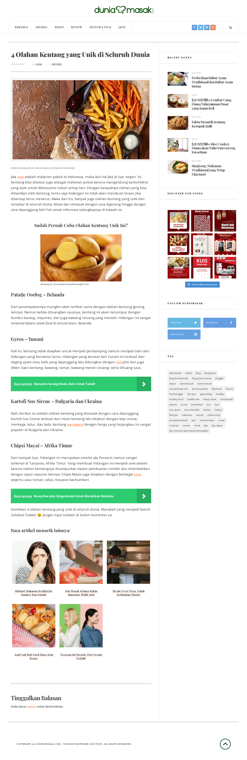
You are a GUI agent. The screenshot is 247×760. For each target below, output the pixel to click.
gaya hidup (206, 394)
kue (209, 404)
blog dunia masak (202, 378)
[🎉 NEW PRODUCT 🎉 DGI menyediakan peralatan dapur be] (225, 268)
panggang (75, 424)
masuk (31, 706)
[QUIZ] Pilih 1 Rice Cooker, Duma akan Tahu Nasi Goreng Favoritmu (213, 148)
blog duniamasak (178, 378)
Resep (59, 27)
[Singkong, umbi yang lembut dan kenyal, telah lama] (178, 244)
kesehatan (197, 404)
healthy (220, 394)
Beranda (21, 27)
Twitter (175, 322)
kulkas (218, 409)
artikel (188, 373)
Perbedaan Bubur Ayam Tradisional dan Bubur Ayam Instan (212, 82)
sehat (197, 425)
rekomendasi (207, 420)
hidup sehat (209, 399)
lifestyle (173, 415)
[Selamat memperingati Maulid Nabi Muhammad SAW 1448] (225, 221)
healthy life (193, 399)
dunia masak (204, 383)
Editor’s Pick (100, 27)
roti (119, 362)
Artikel (41, 27)
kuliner (207, 409)
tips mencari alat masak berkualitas (188, 430)
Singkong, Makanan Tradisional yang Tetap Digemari (208, 170)
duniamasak (186, 383)
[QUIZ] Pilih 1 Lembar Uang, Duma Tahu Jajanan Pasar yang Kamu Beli (212, 104)
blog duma (210, 373)
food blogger (176, 394)
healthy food (176, 399)
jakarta (173, 404)
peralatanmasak (178, 420)
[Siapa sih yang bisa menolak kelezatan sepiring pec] (178, 268)
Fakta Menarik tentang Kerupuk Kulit (208, 124)
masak (199, 415)
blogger (219, 378)
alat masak (175, 373)
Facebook (212, 322)
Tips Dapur (217, 425)
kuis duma (175, 409)
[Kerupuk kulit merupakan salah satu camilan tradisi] (178, 221)
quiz (193, 420)
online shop (213, 415)
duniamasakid (200, 388)
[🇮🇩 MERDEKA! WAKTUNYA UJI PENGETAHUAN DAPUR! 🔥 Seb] (202, 244)
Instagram (177, 334)
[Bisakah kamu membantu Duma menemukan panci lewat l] (202, 221)
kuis (217, 404)
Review (76, 27)
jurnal (184, 404)
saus (137, 474)
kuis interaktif (191, 409)
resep (221, 420)
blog (198, 373)
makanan (187, 415)
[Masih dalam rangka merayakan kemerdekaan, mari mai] (202, 268)
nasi (20, 176)
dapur (172, 383)
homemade (226, 399)
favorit (229, 388)
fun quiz (191, 394)
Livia (39, 64)
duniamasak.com (178, 388)
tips (206, 425)
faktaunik (216, 388)
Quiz (121, 27)
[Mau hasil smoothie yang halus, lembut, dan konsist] (225, 244)
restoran (174, 425)
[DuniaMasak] (123, 10)
